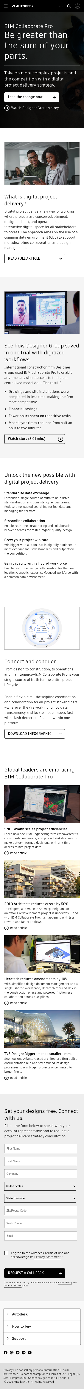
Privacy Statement (47, 1257)
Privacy (7, 1370)
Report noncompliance (34, 1374)
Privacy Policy (65, 1282)
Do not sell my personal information (37, 1370)
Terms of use (58, 1374)
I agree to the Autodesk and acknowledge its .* (40, 1255)
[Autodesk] (23, 6)
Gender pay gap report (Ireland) (47, 1378)
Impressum (19, 1378)
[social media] (17, 1353)
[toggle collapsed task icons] (61, 6)
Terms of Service (13, 1285)
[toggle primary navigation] (8, 6)
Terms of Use (54, 1253)
